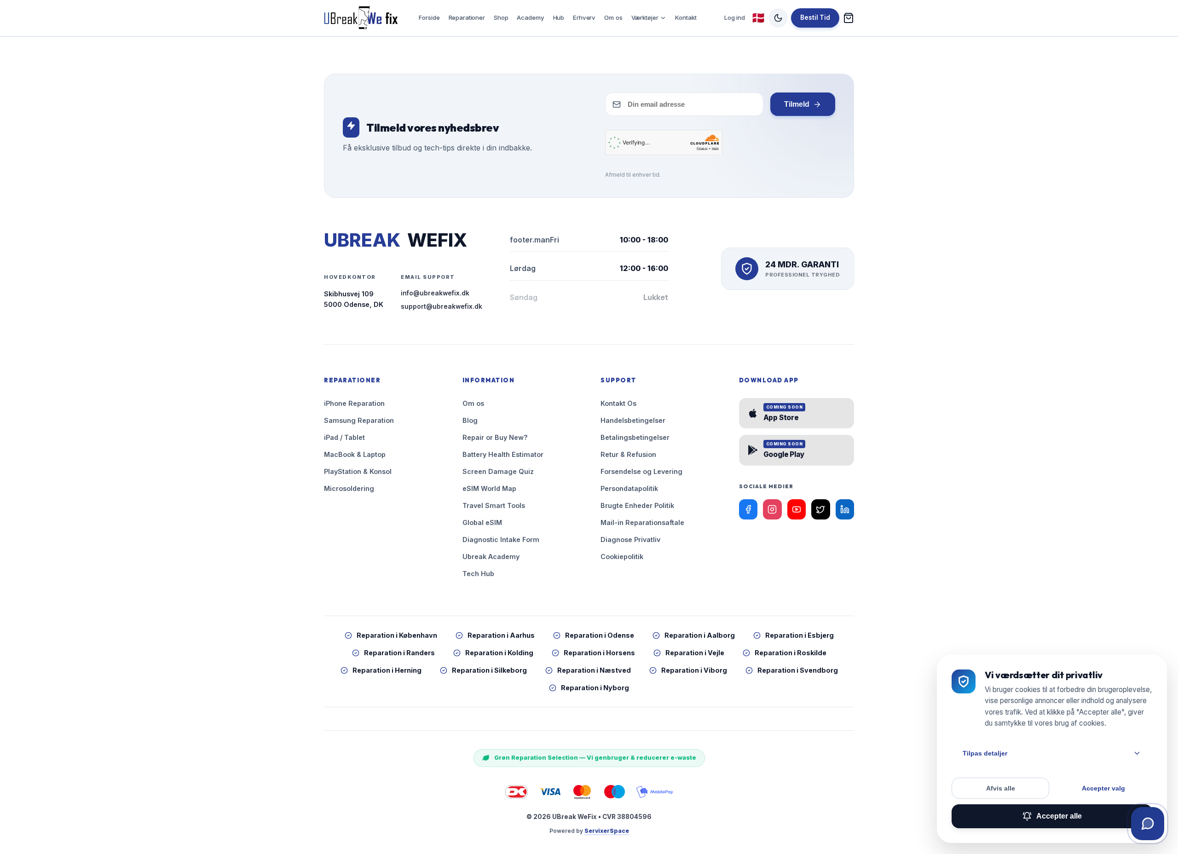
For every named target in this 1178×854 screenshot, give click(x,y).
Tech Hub (478, 573)
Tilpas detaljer (985, 753)
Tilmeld (796, 104)
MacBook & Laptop (355, 454)
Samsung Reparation (359, 420)
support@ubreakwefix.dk (441, 306)
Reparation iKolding (499, 653)
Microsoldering (349, 488)
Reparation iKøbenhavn (397, 635)
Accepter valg (1103, 788)
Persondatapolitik (629, 488)
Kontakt (685, 17)
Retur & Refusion (628, 454)
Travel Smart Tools (493, 505)
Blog (470, 420)
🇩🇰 (758, 18)
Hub (559, 17)
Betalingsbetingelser (635, 437)
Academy (530, 17)
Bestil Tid (815, 17)
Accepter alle (1059, 816)
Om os (613, 17)
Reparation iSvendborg (797, 670)
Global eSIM (482, 522)
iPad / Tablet (344, 437)
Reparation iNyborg (595, 688)
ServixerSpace (606, 830)
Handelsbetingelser (633, 420)
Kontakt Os (618, 403)
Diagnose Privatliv (630, 539)
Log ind (734, 17)
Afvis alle (1000, 788)
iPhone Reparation (354, 403)
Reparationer (467, 17)
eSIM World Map (489, 488)
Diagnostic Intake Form (500, 539)
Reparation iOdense (599, 635)
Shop (501, 17)
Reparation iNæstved (594, 670)
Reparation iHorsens (599, 653)
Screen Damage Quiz (498, 471)
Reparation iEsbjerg (799, 635)
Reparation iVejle (694, 653)
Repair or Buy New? (495, 437)
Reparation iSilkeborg (489, 670)
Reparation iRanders (399, 653)
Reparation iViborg (694, 670)
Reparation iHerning (387, 670)
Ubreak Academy (491, 556)
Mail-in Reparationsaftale (642, 522)
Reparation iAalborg (699, 635)
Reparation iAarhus (501, 635)
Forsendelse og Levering (641, 471)
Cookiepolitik (622, 556)
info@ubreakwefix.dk (435, 293)
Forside (429, 17)
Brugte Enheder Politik (637, 505)
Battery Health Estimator (502, 454)
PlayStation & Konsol (358, 471)
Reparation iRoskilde (790, 653)
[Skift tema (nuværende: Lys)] (778, 18)
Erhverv (584, 17)
